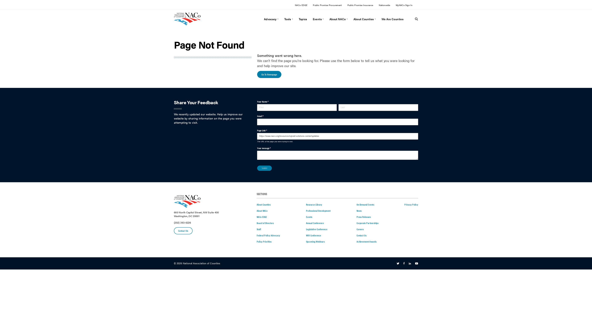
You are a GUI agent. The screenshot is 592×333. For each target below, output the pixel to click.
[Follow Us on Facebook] (404, 263)
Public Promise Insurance (360, 5)
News (359, 210)
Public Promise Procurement (327, 5)
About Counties (364, 19)
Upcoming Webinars (315, 241)
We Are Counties (392, 19)
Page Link (266, 130)
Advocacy (270, 19)
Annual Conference (315, 223)
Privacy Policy (411, 204)
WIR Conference (313, 235)
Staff (259, 229)
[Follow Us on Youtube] (416, 263)
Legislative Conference (316, 229)
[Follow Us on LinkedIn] (410, 263)
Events (317, 19)
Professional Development (318, 210)
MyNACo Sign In (404, 5)
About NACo (337, 19)
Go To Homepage (269, 74)
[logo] (187, 24)
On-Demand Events (365, 204)
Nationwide (384, 5)
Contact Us (183, 230)
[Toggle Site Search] (416, 19)
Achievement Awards (367, 241)
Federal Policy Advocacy (268, 235)
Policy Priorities (264, 241)
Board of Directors (265, 223)
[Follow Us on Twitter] (398, 263)
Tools (287, 19)
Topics (303, 19)
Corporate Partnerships (368, 223)
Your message (268, 148)
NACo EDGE (301, 5)
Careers (360, 229)
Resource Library (314, 204)
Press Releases (364, 217)
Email (264, 116)
